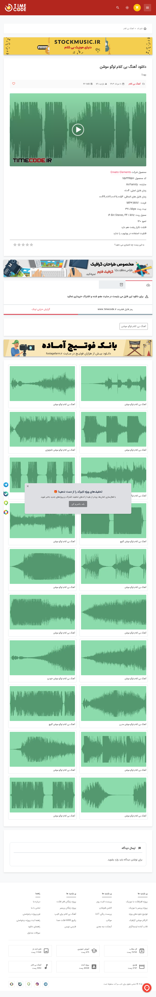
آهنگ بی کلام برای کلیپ (65, 914)
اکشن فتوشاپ (105, 908)
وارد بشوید (113, 860)
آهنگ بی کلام (134, 84)
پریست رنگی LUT (104, 914)
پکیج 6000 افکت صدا (66, 920)
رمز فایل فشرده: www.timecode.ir (115, 309)
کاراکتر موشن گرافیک (138, 920)
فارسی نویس (70, 926)
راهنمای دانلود (34, 926)
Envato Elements (121, 172)
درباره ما (36, 902)
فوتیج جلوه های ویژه (138, 914)
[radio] (31, 245)
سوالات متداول (33, 933)
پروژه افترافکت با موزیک (136, 902)
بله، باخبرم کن (78, 504)
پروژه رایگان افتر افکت (66, 902)
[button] (78, 130)
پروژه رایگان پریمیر (68, 908)
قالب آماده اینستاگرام (138, 926)
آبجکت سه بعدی (104, 926)
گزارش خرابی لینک (41, 309)
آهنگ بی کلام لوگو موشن (133, 326)
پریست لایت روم (104, 902)
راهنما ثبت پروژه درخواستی (28, 920)
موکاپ (109, 920)
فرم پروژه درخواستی (31, 914)
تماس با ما (35, 908)
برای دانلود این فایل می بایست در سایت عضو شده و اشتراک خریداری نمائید (108, 297)
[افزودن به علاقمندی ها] (13, 83)
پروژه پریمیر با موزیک (138, 908)
